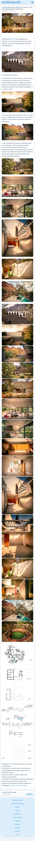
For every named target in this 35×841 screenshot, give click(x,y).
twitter (17, 828)
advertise (17, 814)
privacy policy (17, 817)
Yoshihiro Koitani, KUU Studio (18, 785)
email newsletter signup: (9, 792)
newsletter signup (17, 803)
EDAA (13, 39)
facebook (17, 824)
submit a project (17, 800)
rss (17, 834)
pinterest (17, 821)
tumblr (17, 831)
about (17, 810)
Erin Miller (5, 11)
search (17, 807)
